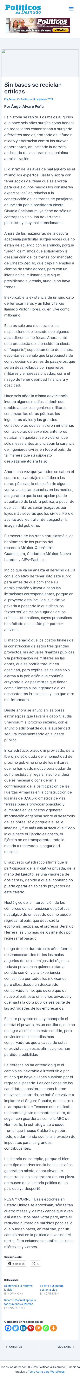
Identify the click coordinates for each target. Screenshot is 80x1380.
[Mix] (38, 1328)
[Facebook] (8, 1328)
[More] (53, 1328)
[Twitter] (15, 1328)
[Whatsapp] (46, 1328)
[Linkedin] (23, 1328)
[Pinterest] (30, 1328)
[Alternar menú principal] (71, 9)
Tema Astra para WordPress (46, 1371)
